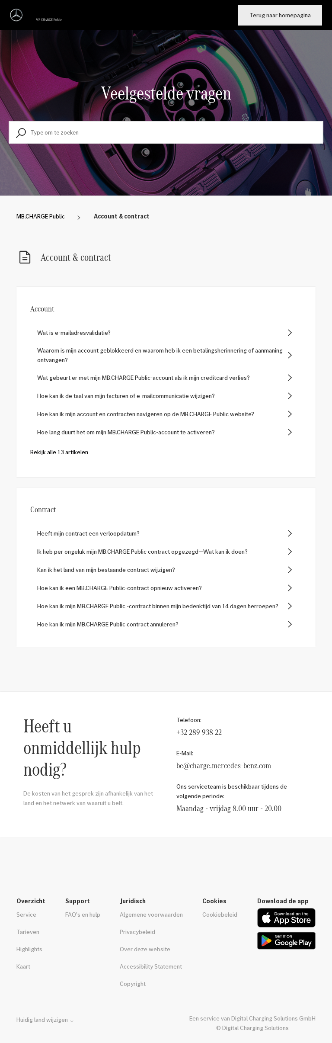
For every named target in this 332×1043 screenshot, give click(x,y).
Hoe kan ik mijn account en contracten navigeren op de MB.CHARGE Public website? (145, 414)
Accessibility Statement (151, 966)
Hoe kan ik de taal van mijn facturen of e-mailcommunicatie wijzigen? (126, 396)
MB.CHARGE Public (40, 216)
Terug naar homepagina (280, 15)
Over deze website (145, 949)
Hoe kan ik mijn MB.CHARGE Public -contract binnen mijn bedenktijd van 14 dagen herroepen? (157, 606)
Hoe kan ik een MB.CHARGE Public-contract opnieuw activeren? (119, 588)
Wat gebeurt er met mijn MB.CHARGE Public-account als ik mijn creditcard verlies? (143, 377)
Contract (43, 509)
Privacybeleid (137, 931)
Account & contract (122, 216)
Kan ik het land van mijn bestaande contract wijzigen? (106, 569)
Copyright (133, 983)
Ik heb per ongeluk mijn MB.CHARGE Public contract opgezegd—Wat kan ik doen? (142, 551)
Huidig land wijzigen (42, 1020)
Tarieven (27, 931)
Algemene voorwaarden (151, 914)
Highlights (29, 949)
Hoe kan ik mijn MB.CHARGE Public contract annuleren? (108, 624)
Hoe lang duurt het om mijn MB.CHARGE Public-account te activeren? (126, 432)
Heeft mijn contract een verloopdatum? (88, 533)
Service (26, 914)
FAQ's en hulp (82, 914)
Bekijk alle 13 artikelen (59, 452)
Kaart (23, 966)
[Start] (37, 15)
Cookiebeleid (219, 914)
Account (42, 309)
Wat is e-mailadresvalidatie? (74, 332)
